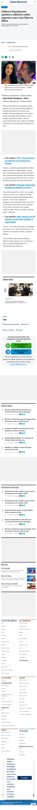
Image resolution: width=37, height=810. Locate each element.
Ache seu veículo (5, 732)
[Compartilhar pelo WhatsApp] (24, 414)
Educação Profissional (24, 651)
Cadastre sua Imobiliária (25, 714)
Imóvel (22, 678)
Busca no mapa (23, 686)
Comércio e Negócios (6, 704)
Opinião (3, 654)
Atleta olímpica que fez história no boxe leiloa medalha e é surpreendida (20, 219)
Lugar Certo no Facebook (25, 708)
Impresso (5, 708)
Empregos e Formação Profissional (6, 695)
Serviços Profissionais (6, 701)
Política (3, 629)
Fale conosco (22, 657)
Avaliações (4, 741)
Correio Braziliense (9, 621)
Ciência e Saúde (5, 651)
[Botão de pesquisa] (35, 2)
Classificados (6, 683)
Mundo (3, 638)
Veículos (3, 691)
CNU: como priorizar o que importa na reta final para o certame (20, 161)
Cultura (21, 641)
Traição (20, 330)
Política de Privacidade (6, 670)
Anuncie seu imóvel (24, 683)
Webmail (3, 680)
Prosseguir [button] (24, 778)
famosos (25, 324)
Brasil (2, 632)
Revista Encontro (26, 746)
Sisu (20, 648)
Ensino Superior (23, 626)
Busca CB (3, 719)
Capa (2, 623)
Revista (21, 751)
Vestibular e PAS (23, 645)
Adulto (3, 698)
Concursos (23, 660)
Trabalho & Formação (24, 629)
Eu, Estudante (24, 621)
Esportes (3, 645)
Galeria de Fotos (23, 705)
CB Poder (21, 740)
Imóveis (3, 688)
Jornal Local (22, 737)
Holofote (3, 657)
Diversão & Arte (5, 641)
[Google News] (13, 58)
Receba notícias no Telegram (21, 352)
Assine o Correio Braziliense (8, 725)
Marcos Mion (9, 330)
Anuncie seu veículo (6, 735)
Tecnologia (4, 660)
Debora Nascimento (12, 324)
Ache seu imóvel (23, 680)
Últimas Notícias (23, 638)
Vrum (3, 730)
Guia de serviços (23, 695)
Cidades (3, 626)
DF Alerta (21, 734)
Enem (20, 635)
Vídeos (3, 744)
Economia (3, 635)
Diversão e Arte (11, 42)
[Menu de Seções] (2, 2)
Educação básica (23, 623)
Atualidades (22, 755)
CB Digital (3, 716)
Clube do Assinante (6, 722)
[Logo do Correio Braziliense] (18, 2)
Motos (3, 748)
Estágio (21, 632)
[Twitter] (9, 58)
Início (3, 42)
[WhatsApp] (2, 58)
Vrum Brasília (22, 743)
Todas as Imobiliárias (24, 711)
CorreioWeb (6, 678)
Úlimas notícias (23, 692)
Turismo (3, 663)
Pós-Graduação (23, 654)
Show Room (22, 698)
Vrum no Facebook (5, 751)
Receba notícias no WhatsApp (21, 345)
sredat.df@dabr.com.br (18, 364)
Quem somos (4, 667)
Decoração (22, 702)
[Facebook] (6, 58)
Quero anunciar (5, 685)
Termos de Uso (5, 673)
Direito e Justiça (5, 648)
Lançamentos (22, 689)
